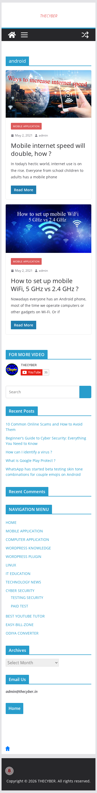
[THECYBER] (12, 35)
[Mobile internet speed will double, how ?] (49, 94)
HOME (11, 522)
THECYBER (48, 15)
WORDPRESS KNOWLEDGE (28, 548)
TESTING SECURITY (27, 597)
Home (14, 708)
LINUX (11, 565)
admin (43, 135)
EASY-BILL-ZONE (20, 624)
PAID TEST (19, 606)
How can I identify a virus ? (29, 452)
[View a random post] (85, 35)
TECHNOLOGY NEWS (23, 582)
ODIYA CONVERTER (22, 633)
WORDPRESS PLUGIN (23, 556)
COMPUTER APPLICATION (27, 539)
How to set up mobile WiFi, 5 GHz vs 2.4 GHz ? (44, 284)
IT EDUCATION (18, 573)
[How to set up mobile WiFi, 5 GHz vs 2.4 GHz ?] (49, 228)
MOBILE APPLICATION (26, 126)
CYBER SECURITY (20, 590)
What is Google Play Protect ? (30, 460)
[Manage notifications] (9, 771)
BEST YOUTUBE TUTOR (25, 616)
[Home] (7, 750)
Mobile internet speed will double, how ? (48, 149)
